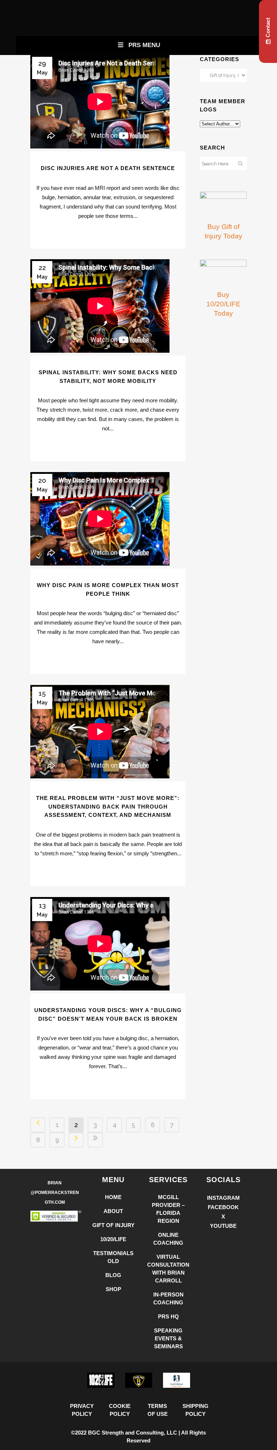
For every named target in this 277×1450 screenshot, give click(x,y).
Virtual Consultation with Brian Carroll (168, 1269)
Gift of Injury (113, 1225)
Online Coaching (168, 1239)
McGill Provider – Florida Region (168, 1209)
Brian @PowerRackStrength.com (55, 1192)
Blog (113, 1275)
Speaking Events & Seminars (168, 1338)
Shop (113, 1289)
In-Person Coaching (168, 1298)
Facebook (223, 1207)
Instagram (223, 1198)
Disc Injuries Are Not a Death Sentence (108, 168)
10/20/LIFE (113, 1239)
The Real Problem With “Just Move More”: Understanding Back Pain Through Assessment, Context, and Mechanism (108, 806)
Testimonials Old (113, 1257)
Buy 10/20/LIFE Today (223, 304)
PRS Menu (144, 45)
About (113, 1211)
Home (113, 1197)
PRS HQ (168, 1316)
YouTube (223, 1226)
